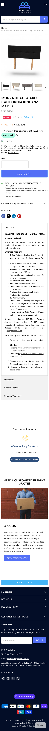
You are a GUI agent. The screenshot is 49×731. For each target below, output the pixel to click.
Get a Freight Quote (17, 558)
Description (9, 227)
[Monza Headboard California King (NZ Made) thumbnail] (5, 86)
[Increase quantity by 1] (25, 164)
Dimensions (9, 379)
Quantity (5, 158)
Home (4, 28)
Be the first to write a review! (24, 459)
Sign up (40, 640)
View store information (13, 196)
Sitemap (31, 723)
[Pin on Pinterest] (19, 216)
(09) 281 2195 (9, 650)
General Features (11, 387)
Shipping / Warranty (13, 396)
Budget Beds (9, 110)
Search (8, 720)
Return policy (20, 723)
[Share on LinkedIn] (14, 216)
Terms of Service (34, 720)
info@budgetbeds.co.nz (18, 658)
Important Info (19, 720)
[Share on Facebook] (3, 216)
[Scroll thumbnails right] (45, 87)
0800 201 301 (15, 654)
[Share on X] (9, 216)
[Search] (44, 19)
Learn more (13, 152)
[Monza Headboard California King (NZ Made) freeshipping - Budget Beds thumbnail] (27, 86)
